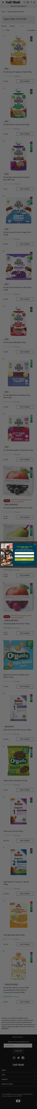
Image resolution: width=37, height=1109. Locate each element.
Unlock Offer (24, 559)
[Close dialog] (35, 544)
